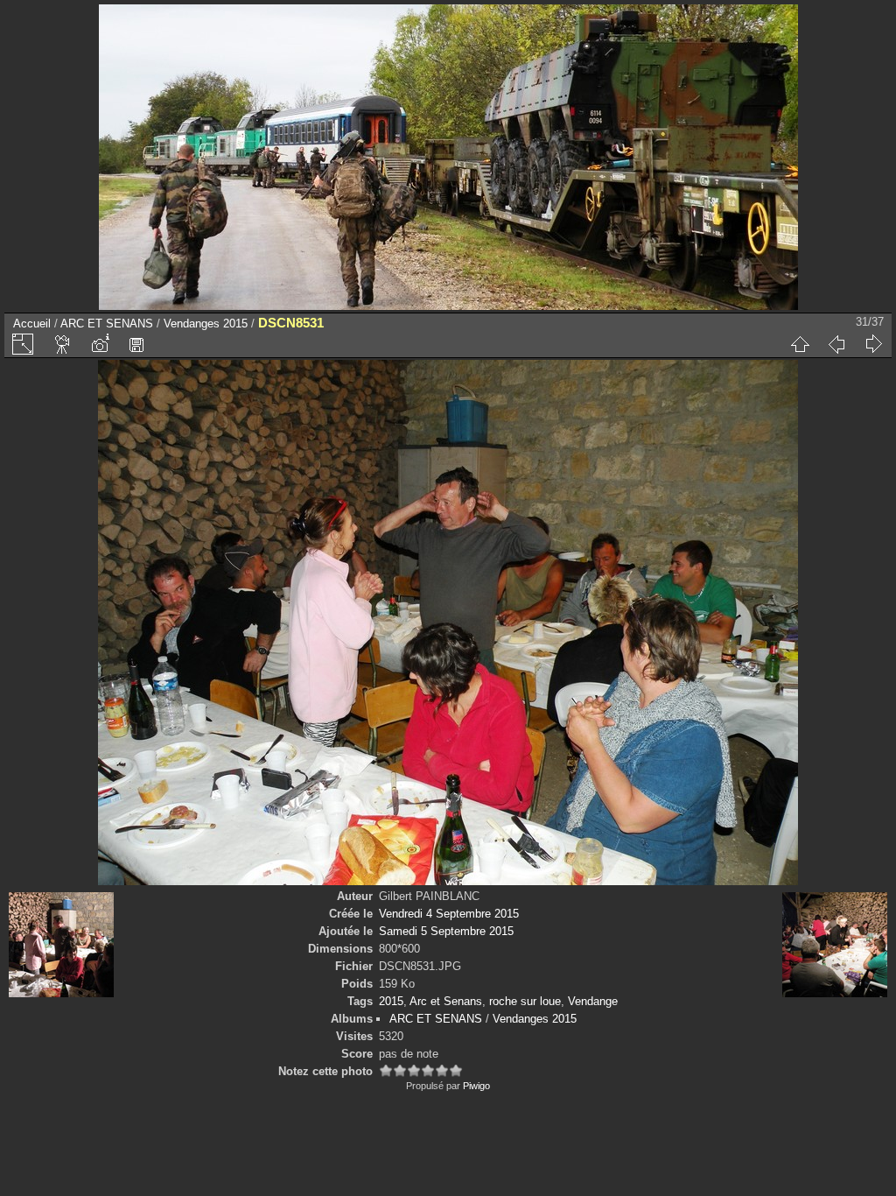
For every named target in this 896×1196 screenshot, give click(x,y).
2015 (391, 1001)
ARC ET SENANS (106, 323)
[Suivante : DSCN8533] (873, 344)
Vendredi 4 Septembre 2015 (449, 913)
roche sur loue (525, 1001)
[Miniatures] (799, 344)
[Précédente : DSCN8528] (836, 344)
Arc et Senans (446, 1001)
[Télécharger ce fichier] (136, 344)
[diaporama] (63, 344)
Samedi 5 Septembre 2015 (446, 931)
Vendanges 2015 (206, 323)
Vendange (593, 1001)
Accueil (32, 323)
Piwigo (476, 1085)
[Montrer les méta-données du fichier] (99, 344)
